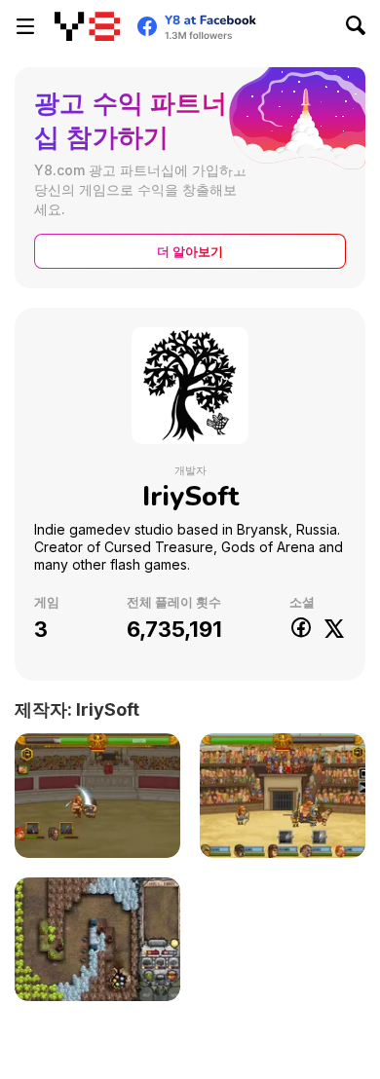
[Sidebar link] (25, 26)
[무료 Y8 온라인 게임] (87, 26)
